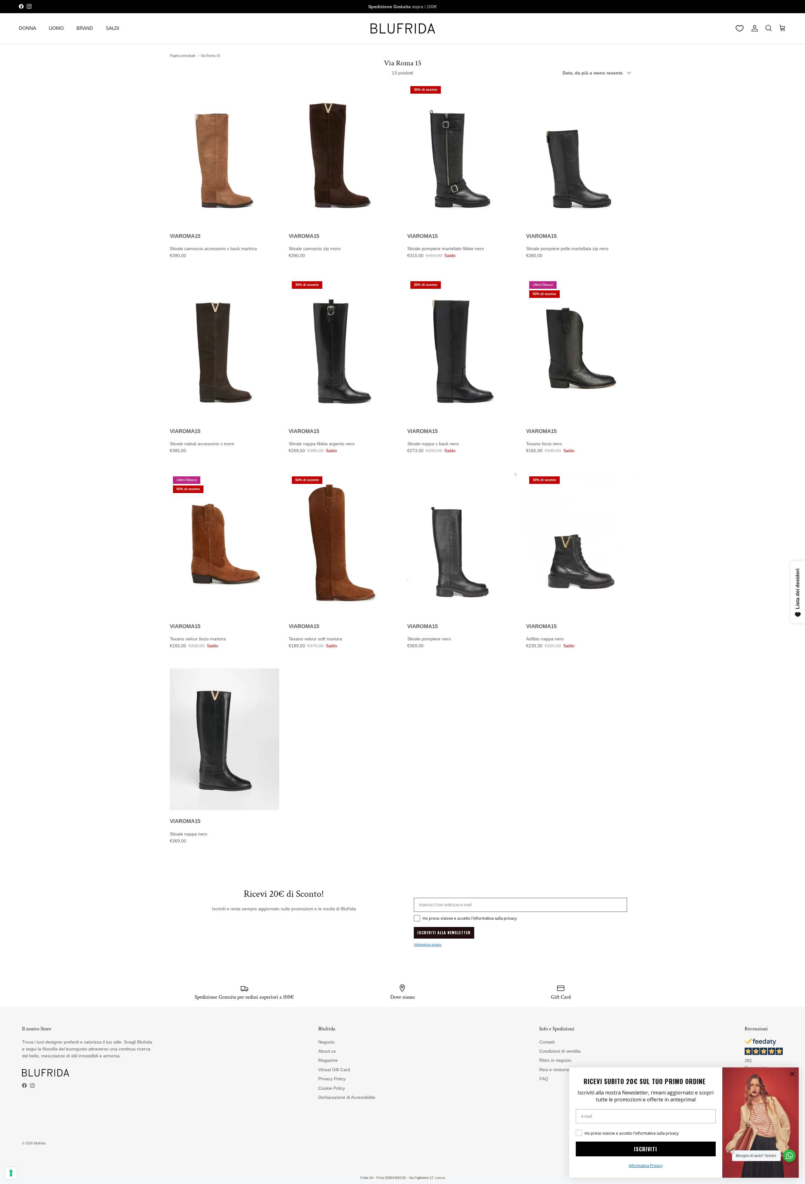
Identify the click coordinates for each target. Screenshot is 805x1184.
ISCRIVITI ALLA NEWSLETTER (444, 932)
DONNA (27, 28)
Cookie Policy (331, 1088)
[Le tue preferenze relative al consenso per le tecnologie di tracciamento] (11, 1173)
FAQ (543, 1078)
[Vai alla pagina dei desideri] (740, 28)
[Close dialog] (792, 1073)
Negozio (326, 1041)
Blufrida (39, 1143)
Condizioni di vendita (559, 1051)
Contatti (547, 1041)
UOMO (56, 28)
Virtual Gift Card (334, 1069)
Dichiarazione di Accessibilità (346, 1097)
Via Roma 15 (210, 56)
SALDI (112, 28)
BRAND (84, 28)
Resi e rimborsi (554, 1069)
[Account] (753, 28)
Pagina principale (183, 56)
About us (327, 1051)
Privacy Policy (332, 1078)
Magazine (328, 1060)
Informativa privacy (427, 944)
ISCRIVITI (645, 1149)
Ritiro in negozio (555, 1060)
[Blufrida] (402, 28)
